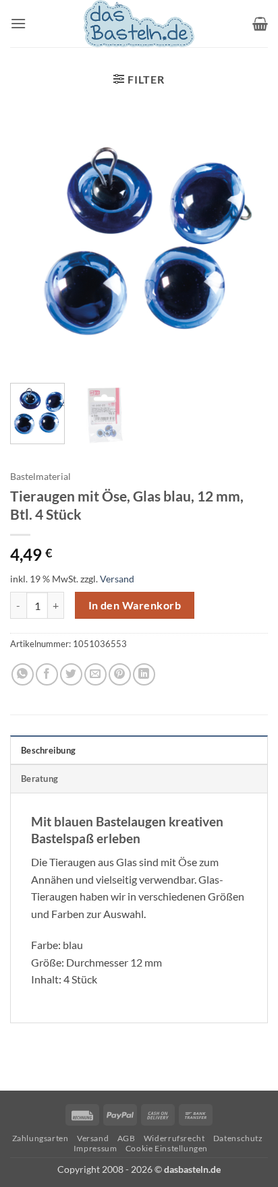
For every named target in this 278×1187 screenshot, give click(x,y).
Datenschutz (238, 1138)
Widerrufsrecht (174, 1138)
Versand (117, 578)
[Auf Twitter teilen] (71, 674)
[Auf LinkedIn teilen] (144, 674)
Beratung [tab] (39, 778)
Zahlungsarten (40, 1138)
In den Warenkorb (134, 605)
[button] (18, 23)
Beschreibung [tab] (48, 750)
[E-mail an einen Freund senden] (95, 674)
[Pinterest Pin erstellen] (120, 674)
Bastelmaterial (40, 476)
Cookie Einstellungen (167, 1148)
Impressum (95, 1148)
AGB (126, 1138)
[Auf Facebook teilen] (47, 674)
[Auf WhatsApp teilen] (22, 674)
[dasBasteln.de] (139, 23)
